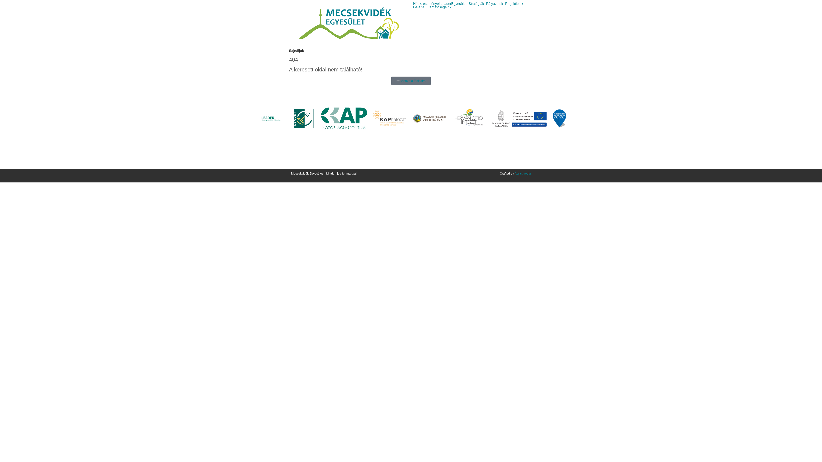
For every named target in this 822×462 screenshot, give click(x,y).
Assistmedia (523, 173)
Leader (446, 4)
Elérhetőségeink (438, 7)
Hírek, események (427, 4)
